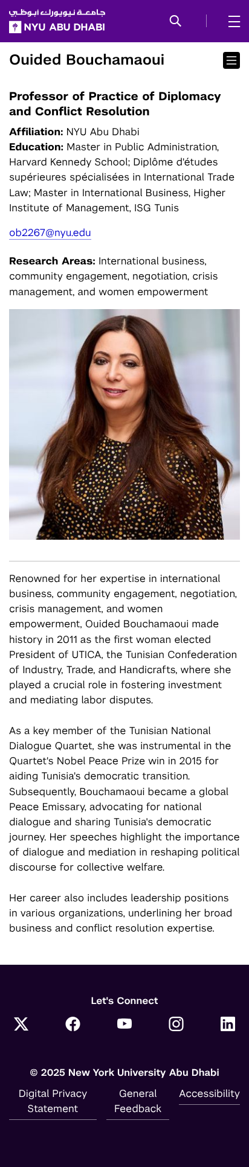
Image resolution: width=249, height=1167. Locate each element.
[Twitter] (21, 1026)
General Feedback (137, 1101)
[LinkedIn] (228, 1026)
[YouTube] (124, 1026)
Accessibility (209, 1093)
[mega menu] (230, 21)
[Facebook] (73, 1026)
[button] (176, 21)
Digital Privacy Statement (53, 1101)
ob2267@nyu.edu (50, 232)
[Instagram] (176, 1026)
